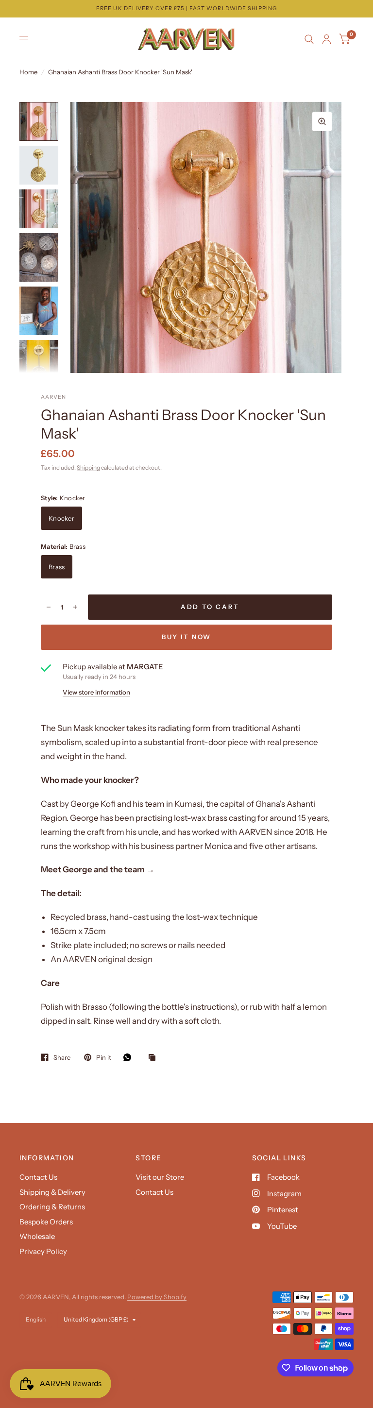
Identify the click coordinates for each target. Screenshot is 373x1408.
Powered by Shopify (156, 1297)
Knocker (61, 518)
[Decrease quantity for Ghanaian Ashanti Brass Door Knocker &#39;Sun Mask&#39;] (48, 607)
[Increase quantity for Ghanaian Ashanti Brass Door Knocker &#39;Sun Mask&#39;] (75, 607)
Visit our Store (160, 1177)
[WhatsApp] (129, 1057)
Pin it (103, 1057)
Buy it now (186, 637)
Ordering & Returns (52, 1206)
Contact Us (38, 1177)
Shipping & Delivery (52, 1192)
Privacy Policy (43, 1251)
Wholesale (37, 1236)
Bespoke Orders (46, 1221)
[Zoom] (322, 121)
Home (28, 72)
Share (61, 1057)
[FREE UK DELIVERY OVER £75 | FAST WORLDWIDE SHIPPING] (186, 8)
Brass (57, 567)
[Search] (309, 39)
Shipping (88, 467)
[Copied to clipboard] (154, 1057)
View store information (96, 692)
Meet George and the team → (97, 869)
